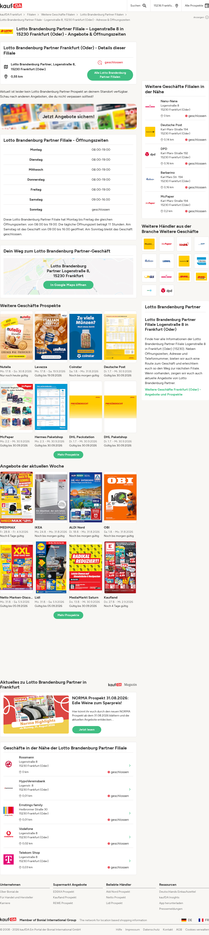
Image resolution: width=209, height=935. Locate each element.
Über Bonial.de (9, 891)
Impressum (132, 929)
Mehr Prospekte (68, 454)
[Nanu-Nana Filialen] (166, 276)
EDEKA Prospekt (63, 891)
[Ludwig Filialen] (166, 261)
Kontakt (168, 929)
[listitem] (16, 344)
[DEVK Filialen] (149, 290)
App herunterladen (171, 903)
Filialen (31, 14)
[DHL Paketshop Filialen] (184, 276)
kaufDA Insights (169, 897)
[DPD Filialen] (166, 290)
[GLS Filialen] (149, 276)
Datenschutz (151, 929)
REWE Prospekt (63, 903)
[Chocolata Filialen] (149, 244)
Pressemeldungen (170, 909)
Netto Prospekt (116, 897)
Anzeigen (198, 17)
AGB (179, 929)
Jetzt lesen (86, 729)
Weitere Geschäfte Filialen (58, 14)
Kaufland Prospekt (64, 897)
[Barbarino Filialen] (149, 261)
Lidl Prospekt (114, 903)
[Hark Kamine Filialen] (184, 244)
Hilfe (119, 929)
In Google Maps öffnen (68, 285)
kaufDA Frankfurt (11, 14)
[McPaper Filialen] (166, 244)
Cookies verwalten (197, 929)
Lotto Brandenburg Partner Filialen (102, 14)
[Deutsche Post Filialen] (184, 261)
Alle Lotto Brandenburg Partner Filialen (110, 75)
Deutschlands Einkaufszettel (177, 891)
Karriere (5, 903)
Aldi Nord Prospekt (118, 891)
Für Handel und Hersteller (16, 897)
